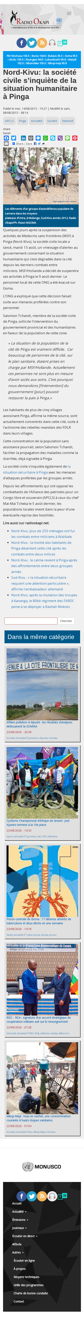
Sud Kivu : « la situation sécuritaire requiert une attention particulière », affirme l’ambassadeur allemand (40, 583)
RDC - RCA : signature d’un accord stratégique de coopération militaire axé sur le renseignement (39, 1020)
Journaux (18, 1228)
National (67, 121)
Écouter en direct (23, 1236)
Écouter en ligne (24, 1260)
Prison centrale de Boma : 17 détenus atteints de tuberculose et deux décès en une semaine (39, 921)
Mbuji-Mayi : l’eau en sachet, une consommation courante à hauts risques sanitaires (39, 1118)
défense (44, 1033)
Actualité (36, 121)
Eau (30, 1131)
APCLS (9, 121)
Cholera (51, 1131)
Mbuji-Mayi (39, 1131)
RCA (37, 1033)
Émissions (19, 1220)
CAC (39, 836)
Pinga (22, 121)
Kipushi (44, 737)
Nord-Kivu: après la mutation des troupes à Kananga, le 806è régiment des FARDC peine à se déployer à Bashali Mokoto (44, 601)
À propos (20, 1269)
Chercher (66, 621)
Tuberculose (33, 934)
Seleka (54, 1033)
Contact (19, 1301)
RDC (45, 836)
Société (52, 121)
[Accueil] (36, 19)
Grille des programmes (29, 1285)
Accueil (16, 1203)
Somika (53, 737)
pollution (33, 737)
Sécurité (11, 1033)
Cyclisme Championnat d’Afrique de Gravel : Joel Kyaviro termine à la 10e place (38, 823)
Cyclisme (31, 836)
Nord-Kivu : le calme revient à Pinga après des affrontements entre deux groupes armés (44, 566)
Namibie (52, 836)
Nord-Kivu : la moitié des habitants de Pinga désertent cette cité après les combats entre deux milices (41, 548)
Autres (17, 1252)
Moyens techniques (26, 1277)
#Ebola (16, 1244)
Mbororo (64, 1033)
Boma (44, 934)
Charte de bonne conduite (31, 1293)
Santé (10, 934)
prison (52, 934)
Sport (10, 836)
